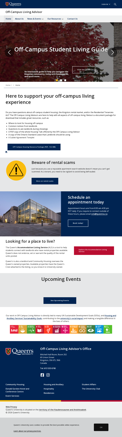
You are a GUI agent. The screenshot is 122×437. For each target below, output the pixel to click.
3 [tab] (65, 80)
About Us (19, 18)
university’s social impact (71, 318)
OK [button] (101, 427)
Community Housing (15, 384)
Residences (49, 393)
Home (8, 18)
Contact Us (72, 18)
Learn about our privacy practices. (27, 431)
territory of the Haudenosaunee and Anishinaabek (62, 409)
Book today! (78, 223)
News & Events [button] (34, 18)
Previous (9, 52)
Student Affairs (89, 384)
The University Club (91, 388)
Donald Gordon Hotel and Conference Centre (17, 390)
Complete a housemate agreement (75, 72)
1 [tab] (56, 80)
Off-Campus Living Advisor (24, 12)
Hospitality (49, 388)
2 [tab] (61, 80)
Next (112, 52)
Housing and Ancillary (54, 384)
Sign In (105, 4)
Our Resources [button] (54, 18)
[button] (114, 4)
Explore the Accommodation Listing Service (93, 251)
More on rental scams (44, 181)
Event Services (12, 396)
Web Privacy (11, 407)
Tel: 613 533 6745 (48, 368)
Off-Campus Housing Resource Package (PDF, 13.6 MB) (34, 147)
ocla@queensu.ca (99, 214)
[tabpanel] (61, 52)
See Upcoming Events (60, 300)
